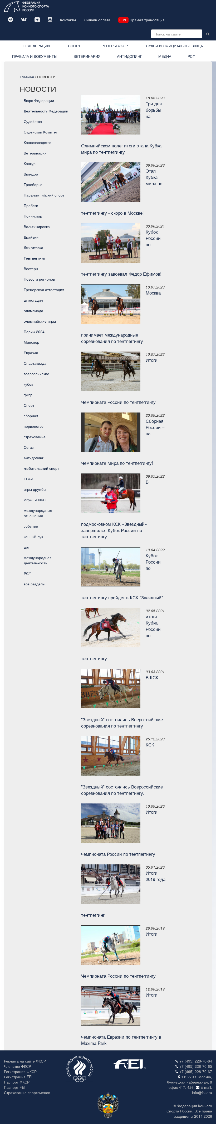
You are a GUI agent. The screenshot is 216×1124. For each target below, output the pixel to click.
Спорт (29, 405)
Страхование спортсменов (27, 1092)
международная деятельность (38, 560)
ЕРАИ (28, 478)
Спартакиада (35, 363)
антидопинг (33, 457)
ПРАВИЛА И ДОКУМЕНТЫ (34, 56)
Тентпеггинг (34, 258)
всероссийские (36, 373)
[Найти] (207, 34)
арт (27, 547)
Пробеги (31, 205)
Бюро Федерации (39, 100)
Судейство (33, 121)
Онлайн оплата (97, 19)
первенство (33, 426)
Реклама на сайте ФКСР (25, 1061)
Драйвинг (32, 237)
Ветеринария (35, 153)
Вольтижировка (37, 226)
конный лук (33, 536)
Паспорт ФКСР (17, 1082)
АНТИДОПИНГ (129, 56)
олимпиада (33, 310)
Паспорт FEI (14, 1087)
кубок (28, 384)
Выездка (31, 174)
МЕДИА (164, 56)
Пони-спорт (34, 216)
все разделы (34, 583)
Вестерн (31, 268)
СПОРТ (74, 45)
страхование (35, 436)
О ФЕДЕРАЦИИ (36, 45)
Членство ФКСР (17, 1066)
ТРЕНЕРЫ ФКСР (113, 45)
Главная (27, 76)
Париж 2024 (34, 331)
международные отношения (38, 513)
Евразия (31, 352)
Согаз (28, 447)
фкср (28, 394)
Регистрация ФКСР (20, 1071)
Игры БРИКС (35, 499)
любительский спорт (41, 468)
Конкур (30, 163)
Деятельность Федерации (46, 111)
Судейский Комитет (40, 132)
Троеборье (33, 184)
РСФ (191, 56)
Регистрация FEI (18, 1076)
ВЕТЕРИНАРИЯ (87, 56)
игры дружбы (35, 489)
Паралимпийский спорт (44, 195)
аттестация (33, 300)
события (31, 526)
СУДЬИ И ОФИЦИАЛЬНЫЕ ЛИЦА (174, 45)
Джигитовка (33, 247)
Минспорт (32, 342)
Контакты (68, 19)
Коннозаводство (37, 142)
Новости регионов (39, 279)
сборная (31, 415)
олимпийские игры (40, 321)
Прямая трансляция (142, 19)
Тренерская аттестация (44, 289)
